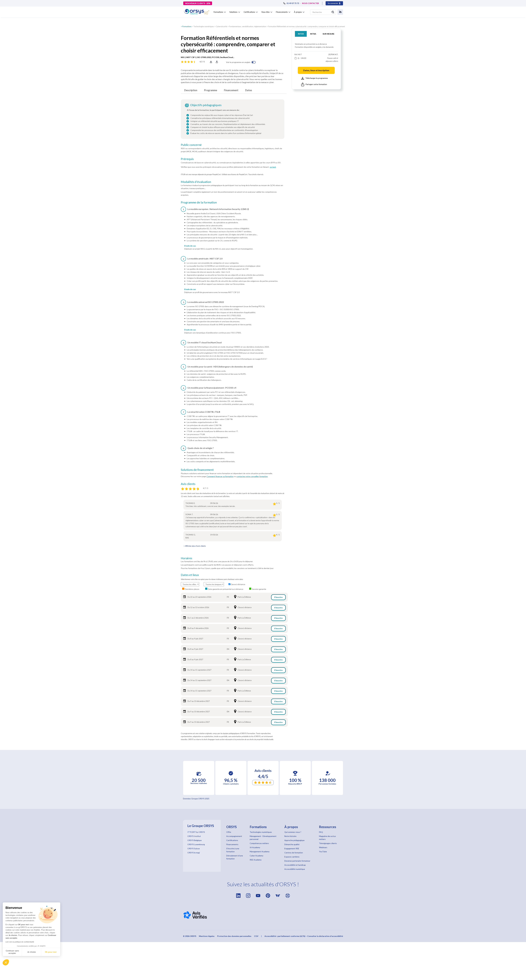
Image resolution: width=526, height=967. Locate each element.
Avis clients (188, 483)
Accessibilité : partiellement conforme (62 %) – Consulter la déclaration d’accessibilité (304, 936)
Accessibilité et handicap (295, 865)
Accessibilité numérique (294, 869)
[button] (5, 962)
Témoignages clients (328, 843)
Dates (248, 90)
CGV (256, 936)
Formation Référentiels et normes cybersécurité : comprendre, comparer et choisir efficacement (306, 26)
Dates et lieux (190, 574)
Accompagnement (234, 836)
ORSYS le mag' (193, 852)
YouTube (323, 851)
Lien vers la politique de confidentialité (19, 942)
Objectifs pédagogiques (205, 105)
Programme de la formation (199, 202)
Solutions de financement (197, 469)
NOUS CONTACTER (310, 3)
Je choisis (31, 952)
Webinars (323, 847)
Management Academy (259, 851)
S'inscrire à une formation (232, 850)
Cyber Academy (256, 855)
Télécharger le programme (316, 78)
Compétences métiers (259, 843)
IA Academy (255, 847)
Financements (232, 844)
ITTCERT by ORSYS (196, 832)
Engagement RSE (291, 848)
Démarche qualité (291, 844)
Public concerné (191, 144)
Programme (210, 90)
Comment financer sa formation (220, 476)
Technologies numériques (203, 26)
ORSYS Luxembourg (196, 844)
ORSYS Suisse (193, 848)
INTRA (313, 34)
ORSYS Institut (194, 836)
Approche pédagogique (294, 840)
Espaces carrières (291, 857)
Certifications (232, 840)
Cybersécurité (221, 26)
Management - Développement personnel (263, 837)
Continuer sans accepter (12, 952)
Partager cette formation (316, 84)
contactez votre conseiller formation (252, 476)
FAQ (321, 832)
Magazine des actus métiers (327, 837)
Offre (228, 832)
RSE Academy (255, 860)
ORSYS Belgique (194, 840)
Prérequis (187, 158)
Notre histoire (290, 836)
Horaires (186, 558)
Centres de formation (293, 852)
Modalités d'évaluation (196, 181)
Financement (231, 90)
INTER (301, 34)
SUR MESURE (328, 34)
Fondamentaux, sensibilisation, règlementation (247, 26)
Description (190, 90)
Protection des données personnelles (234, 936)
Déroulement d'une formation (234, 857)
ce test (273, 167)
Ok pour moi (50, 952)
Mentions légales (207, 936)
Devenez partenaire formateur (297, 861)
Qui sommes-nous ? (292, 832)
